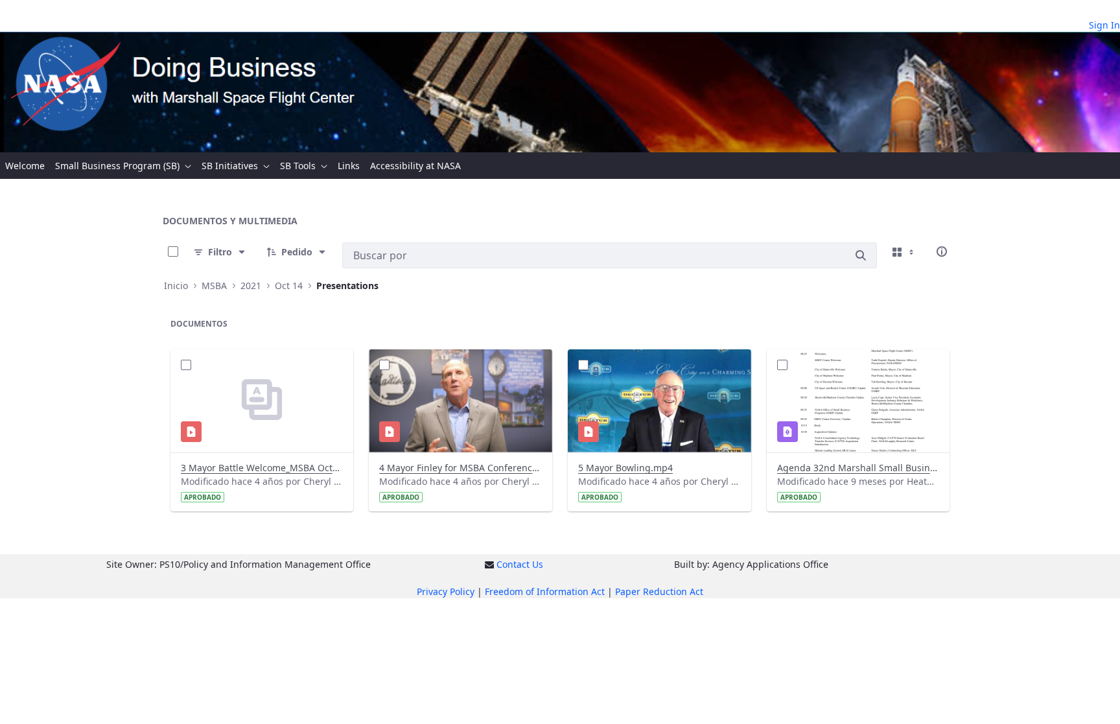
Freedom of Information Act (545, 591)
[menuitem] (25, 165)
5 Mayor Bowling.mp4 (625, 467)
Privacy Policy (445, 591)
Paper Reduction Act (659, 591)
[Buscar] (860, 255)
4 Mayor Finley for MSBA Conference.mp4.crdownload (460, 467)
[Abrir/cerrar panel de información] (941, 251)
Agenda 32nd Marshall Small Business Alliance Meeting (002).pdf (858, 467)
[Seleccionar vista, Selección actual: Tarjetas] (904, 251)
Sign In (1104, 25)
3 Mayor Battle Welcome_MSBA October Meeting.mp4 (262, 467)
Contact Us (519, 564)
